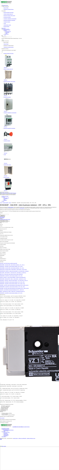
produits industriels (10, 207)
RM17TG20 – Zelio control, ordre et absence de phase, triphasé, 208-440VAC (11, 274)
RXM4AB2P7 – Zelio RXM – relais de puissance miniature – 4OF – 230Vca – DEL (12, 283)
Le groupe (5, 30)
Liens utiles (3, 431)
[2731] (0, 318)
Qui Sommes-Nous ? (7, 432)
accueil (1, 202)
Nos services (4, 28)
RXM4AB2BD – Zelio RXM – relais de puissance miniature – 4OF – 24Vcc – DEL (12, 286)
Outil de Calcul (6, 434)
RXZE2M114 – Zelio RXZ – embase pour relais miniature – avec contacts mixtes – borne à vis (14, 280)
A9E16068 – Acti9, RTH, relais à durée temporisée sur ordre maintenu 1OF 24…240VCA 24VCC (14, 288)
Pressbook (5, 200)
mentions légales (15, 438)
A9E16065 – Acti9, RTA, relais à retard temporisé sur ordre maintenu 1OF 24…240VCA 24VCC (14, 285)
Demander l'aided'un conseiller (2, 217)
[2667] (0, 310)
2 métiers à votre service (5, 429)
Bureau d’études (6, 430)
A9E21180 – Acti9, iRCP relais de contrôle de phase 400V (8, 263)
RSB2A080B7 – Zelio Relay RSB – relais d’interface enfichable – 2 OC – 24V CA (12, 264)
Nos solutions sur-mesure (5, 428)
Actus (6, 33)
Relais (10, 202)
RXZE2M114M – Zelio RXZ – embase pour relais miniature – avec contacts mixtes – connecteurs (14, 271)
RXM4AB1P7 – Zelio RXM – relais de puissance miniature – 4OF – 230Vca (11, 266)
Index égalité (4, 436)
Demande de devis (5, 5)
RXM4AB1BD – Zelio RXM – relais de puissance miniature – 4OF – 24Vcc (11, 275)
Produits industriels (5, 202)
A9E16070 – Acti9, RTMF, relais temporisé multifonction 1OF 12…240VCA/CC (12, 289)
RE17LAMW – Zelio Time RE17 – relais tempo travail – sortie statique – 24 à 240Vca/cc (13, 272)
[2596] (0, 314)
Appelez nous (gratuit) (7, 29)
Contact (5, 34)
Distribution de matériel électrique (9, 47)
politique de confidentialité (22, 438)
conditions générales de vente (31, 438)
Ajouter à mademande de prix (2, 215)
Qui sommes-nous (8, 31)
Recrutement (7, 32)
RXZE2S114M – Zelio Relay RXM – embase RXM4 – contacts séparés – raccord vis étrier (13, 269)
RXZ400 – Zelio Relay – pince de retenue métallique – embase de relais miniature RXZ (13, 277)
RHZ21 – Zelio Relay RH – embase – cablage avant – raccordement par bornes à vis (12, 291)
